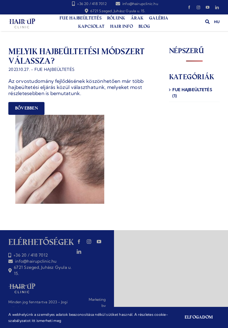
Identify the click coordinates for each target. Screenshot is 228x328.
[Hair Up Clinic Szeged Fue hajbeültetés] (21, 19)
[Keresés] (205, 22)
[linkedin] (217, 7)
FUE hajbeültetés (54, 69)
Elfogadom (199, 317)
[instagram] (198, 7)
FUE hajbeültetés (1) (192, 92)
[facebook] (189, 7)
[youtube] (207, 7)
